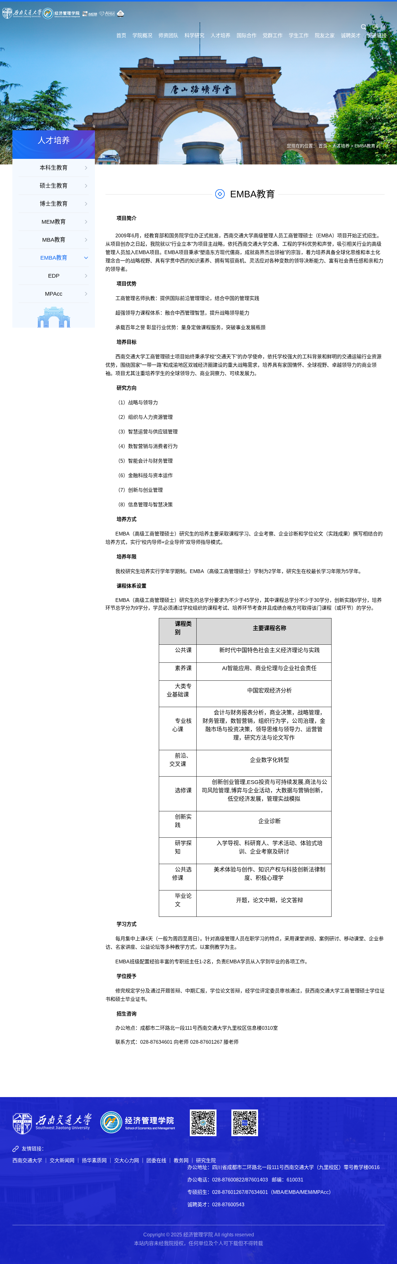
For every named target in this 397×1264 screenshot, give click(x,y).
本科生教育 (54, 168)
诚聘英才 (351, 35)
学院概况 (142, 35)
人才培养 (220, 35)
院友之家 (325, 35)
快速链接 (377, 35)
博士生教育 (54, 204)
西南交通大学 (27, 1160)
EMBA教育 (53, 258)
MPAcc (53, 294)
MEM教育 (54, 222)
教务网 (181, 1160)
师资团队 (168, 35)
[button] (363, 27)
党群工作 (273, 35)
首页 (121, 35)
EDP (54, 276)
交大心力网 (126, 1160)
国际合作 (246, 35)
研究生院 (206, 1160)
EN (384, 26)
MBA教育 (53, 240)
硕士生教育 (54, 186)
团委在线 (156, 1160)
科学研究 (194, 35)
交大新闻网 (62, 1160)
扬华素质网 (94, 1160)
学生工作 (299, 35)
